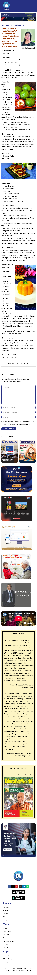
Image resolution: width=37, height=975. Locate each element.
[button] (32, 6)
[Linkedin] (24, 886)
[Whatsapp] (27, 886)
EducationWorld (17, 968)
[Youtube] (16, 886)
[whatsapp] (27, 363)
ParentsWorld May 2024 (14, 357)
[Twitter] (18, 363)
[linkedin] (24, 363)
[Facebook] (21, 363)
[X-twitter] (13, 886)
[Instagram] (20, 886)
